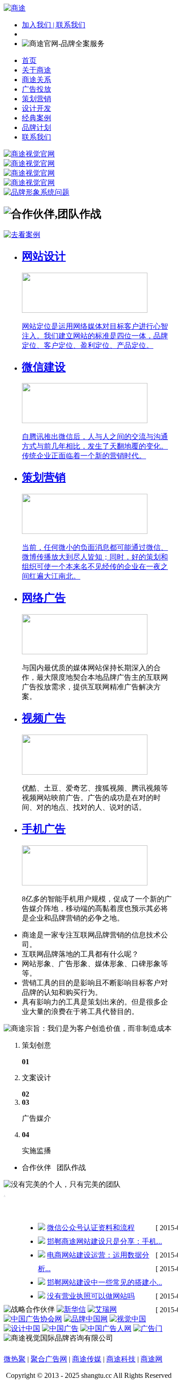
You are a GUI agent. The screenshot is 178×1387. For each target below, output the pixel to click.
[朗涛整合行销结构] (60, 1328)
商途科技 (121, 1359)
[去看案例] (22, 234)
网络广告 (44, 598)
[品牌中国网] (86, 1319)
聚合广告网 (49, 1359)
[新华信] (71, 1309)
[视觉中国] (128, 1319)
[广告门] (147, 1328)
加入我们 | (39, 25)
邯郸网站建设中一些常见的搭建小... (104, 1282)
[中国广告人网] (105, 1328)
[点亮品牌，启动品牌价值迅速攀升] (29, 163)
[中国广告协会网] (33, 1319)
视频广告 (44, 718)
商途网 (151, 1359)
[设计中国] (22, 1328)
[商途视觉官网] (29, 154)
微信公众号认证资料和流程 (91, 1228)
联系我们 (70, 25)
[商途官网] (15, 8)
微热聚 (15, 1359)
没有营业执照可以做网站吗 (91, 1296)
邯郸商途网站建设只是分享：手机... (104, 1241)
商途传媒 (86, 1359)
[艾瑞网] (102, 1309)
